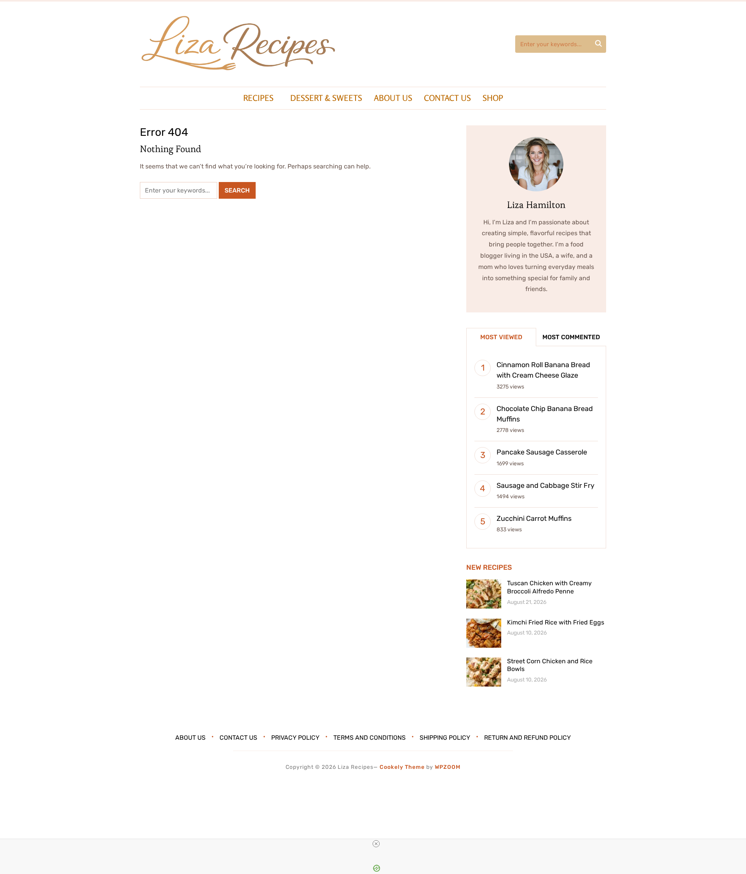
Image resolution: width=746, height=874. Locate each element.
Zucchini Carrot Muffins (534, 518)
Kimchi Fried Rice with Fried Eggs (555, 622)
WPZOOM (447, 767)
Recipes (258, 98)
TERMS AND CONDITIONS (369, 737)
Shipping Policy (445, 737)
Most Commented (571, 337)
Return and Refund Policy (527, 737)
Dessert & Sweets (326, 98)
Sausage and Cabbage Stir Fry (545, 485)
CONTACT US (447, 98)
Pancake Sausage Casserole (542, 452)
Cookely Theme (402, 767)
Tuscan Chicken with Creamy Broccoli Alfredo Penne (549, 587)
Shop (493, 98)
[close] (376, 843)
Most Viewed (501, 337)
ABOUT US (393, 98)
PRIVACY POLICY (295, 737)
